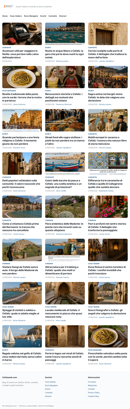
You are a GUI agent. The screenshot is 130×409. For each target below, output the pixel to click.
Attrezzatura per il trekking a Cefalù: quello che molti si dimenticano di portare (61, 270)
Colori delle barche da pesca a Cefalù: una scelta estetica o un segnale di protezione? (63, 183)
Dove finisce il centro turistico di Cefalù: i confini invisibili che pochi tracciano (107, 270)
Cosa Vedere (16, 16)
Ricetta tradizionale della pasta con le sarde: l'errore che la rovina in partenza (22, 97)
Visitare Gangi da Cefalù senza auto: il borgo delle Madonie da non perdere (20, 270)
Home (5, 16)
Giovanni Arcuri (19, 148)
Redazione (92, 385)
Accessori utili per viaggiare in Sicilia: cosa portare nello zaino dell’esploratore (20, 54)
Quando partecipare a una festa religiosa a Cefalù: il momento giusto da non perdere (20, 140)
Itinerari (62, 16)
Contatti (91, 389)
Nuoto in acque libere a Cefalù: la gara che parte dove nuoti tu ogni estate (64, 54)
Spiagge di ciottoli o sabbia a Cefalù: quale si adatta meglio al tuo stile (20, 313)
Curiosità (52, 16)
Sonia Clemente (19, 104)
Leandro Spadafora (106, 61)
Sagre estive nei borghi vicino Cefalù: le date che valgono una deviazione (106, 97)
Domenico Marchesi (64, 104)
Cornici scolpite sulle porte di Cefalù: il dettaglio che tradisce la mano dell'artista (107, 54)
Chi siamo (92, 382)
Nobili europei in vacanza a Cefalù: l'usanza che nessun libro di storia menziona (107, 140)
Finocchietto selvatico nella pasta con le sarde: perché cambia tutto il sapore (107, 356)
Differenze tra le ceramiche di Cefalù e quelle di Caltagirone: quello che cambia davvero (105, 183)
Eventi (43, 16)
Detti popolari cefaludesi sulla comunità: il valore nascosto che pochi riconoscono (21, 183)
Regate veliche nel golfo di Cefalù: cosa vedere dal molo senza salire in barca (22, 356)
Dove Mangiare (31, 16)
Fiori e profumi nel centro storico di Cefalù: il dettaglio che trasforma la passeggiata (107, 227)
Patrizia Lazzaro (62, 61)
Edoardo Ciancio (62, 277)
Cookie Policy (93, 396)
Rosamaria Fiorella (106, 191)
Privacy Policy (94, 392)
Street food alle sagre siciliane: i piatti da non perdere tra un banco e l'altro (65, 140)
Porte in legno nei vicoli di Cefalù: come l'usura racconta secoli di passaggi (64, 356)
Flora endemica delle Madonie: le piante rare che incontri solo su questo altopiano (64, 227)
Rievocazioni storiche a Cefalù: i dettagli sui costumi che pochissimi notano (63, 97)
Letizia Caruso (18, 234)
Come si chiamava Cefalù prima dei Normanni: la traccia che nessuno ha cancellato (20, 227)
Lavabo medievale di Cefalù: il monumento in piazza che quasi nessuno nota (63, 313)
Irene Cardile (61, 191)
